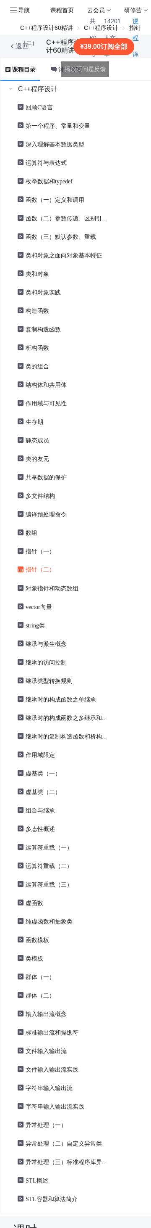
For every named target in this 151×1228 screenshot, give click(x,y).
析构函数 (37, 347)
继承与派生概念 (46, 643)
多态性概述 (40, 828)
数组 (31, 532)
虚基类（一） (43, 773)
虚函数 (34, 902)
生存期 (34, 421)
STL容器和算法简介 (52, 1199)
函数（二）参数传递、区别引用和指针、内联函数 (67, 218)
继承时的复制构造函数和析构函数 (67, 736)
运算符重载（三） (49, 884)
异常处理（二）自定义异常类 (64, 1143)
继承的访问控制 (46, 662)
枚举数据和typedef (49, 181)
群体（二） (40, 995)
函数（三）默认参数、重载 (61, 236)
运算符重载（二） (49, 865)
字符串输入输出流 (49, 1087)
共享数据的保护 (46, 477)
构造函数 (37, 310)
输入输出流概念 (46, 1013)
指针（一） (40, 551)
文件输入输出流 (46, 1050)
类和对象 (37, 273)
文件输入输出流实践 (52, 1069)
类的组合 (37, 366)
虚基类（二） (43, 791)
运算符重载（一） (49, 847)
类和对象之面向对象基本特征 (64, 255)
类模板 (34, 958)
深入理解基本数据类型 (55, 144)
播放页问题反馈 (85, 69)
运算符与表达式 (46, 162)
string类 (35, 625)
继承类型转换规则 (49, 680)
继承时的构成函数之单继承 (61, 699)
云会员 (96, 9)
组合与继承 (40, 810)
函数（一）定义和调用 (55, 199)
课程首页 (62, 9)
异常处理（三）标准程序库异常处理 (67, 1161)
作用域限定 (40, 754)
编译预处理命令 (46, 514)
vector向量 (39, 606)
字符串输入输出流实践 (55, 1106)
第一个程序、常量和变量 (58, 125)
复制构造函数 (43, 329)
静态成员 (37, 440)
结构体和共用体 (46, 384)
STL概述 (37, 1180)
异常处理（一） (46, 1124)
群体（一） (40, 976)
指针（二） (40, 569)
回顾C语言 (39, 107)
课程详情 (135, 46)
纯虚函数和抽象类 (49, 921)
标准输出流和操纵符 (52, 1032)
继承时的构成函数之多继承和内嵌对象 (67, 717)
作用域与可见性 (46, 403)
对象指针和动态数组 (52, 588)
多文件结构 (40, 495)
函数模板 (37, 939)
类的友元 (37, 458)
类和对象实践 (43, 292)
